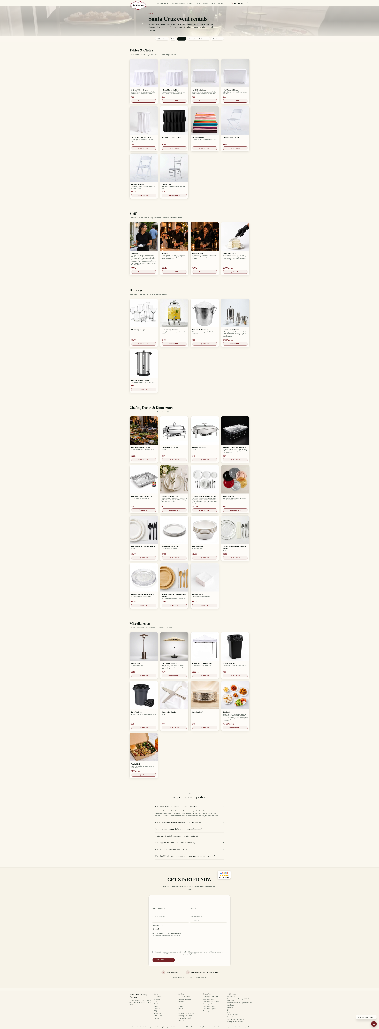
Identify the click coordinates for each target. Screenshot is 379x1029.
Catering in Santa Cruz (210, 997)
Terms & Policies (232, 1014)
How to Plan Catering (185, 1018)
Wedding (190, 3)
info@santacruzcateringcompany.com (239, 1003)
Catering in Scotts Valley (211, 1001)
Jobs (228, 1010)
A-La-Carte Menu (162, 3)
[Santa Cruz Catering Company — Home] (138, 5)
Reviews (230, 1007)
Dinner (156, 1006)
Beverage (182, 39)
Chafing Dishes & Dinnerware (198, 39)
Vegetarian (157, 1013)
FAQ (228, 1012)
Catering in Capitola (209, 1008)
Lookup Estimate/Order (235, 1021)
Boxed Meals (182, 1011)
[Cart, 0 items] (248, 3)
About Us (181, 1020)
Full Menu (157, 997)
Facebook (230, 1005)
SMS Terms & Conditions (235, 1019)
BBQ (155, 1011)
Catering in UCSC (208, 999)
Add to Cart (175, 148)
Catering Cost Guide (185, 1016)
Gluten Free (158, 1016)
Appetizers (157, 1004)
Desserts (157, 1008)
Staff (172, 39)
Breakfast (157, 999)
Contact (220, 3)
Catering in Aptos (208, 1011)
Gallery (213, 3)
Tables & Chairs (162, 39)
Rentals (205, 3)
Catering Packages (178, 3)
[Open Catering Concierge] (374, 1024)
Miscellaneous (217, 39)
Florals (198, 3)
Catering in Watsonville (210, 1004)
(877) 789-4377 (232, 997)
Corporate (181, 1004)
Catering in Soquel (209, 1006)
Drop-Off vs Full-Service (186, 1013)
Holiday (156, 1018)
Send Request (162, 960)
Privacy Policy (231, 1017)
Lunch (156, 1001)
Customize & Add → (144, 101)
